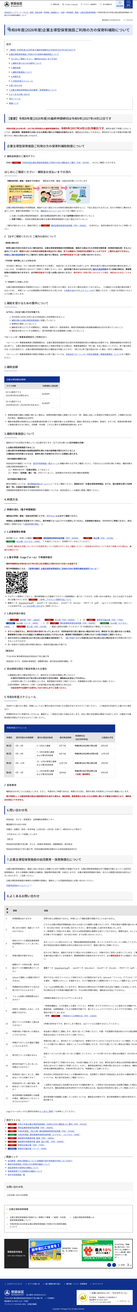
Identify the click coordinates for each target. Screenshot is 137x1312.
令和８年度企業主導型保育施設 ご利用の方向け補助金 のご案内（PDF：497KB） (53, 1124)
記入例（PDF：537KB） (37, 626)
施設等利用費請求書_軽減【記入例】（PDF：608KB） (41, 1141)
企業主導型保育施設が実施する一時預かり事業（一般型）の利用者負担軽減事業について (38, 1218)
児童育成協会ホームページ (17, 885)
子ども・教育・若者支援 (32, 12)
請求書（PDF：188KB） (30, 619)
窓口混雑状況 (107, 4)
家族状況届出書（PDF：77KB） (110, 619)
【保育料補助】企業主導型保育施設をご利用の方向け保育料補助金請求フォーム (62, 568)
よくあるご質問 (46, 1111)
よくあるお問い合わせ (32, 606)
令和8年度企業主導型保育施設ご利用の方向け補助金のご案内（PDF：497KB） (56, 162)
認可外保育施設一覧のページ (45, 463)
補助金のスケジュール (50, 210)
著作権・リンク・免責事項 (76, 1284)
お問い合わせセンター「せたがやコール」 (110, 1293)
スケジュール (52, 515)
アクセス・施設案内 (89, 4)
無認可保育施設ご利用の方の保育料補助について (29, 1164)
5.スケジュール (85, 290)
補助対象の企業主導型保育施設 (25, 320)
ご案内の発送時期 (98, 269)
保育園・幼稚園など (51, 12)
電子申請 (102, 634)
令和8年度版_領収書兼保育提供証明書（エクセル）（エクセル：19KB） (49, 1134)
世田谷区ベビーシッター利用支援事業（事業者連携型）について (94, 354)
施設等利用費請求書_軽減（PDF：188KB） (36, 1138)
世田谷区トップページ (12, 12)
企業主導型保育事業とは (83, 1217)
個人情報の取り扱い (53, 1284)
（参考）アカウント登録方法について (55, 599)
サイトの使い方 (34, 1284)
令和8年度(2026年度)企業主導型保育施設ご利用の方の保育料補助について (38, 1225)
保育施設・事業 (72, 12)
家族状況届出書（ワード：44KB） (33, 1148)
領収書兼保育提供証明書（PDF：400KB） (78, 623)
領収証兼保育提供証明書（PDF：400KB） (69, 225)
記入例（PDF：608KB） (65, 619)
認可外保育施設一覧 (16, 1174)
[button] (55, 4)
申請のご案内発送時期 (14, 254)
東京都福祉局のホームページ (39, 483)
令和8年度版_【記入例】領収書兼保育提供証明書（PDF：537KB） (47, 1131)
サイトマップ (97, 1284)
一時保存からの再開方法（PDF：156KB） (79, 1015)
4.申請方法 (68, 290)
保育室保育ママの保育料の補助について (25, 1171)
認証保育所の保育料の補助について (23, 1167)
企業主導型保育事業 (88, 12)
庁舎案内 (50, 1298)
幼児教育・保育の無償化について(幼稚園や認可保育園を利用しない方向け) (40, 1160)
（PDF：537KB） (104, 538)
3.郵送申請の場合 (31, 524)
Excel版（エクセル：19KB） (28, 541)
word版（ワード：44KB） (27, 623)
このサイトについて (14, 1284)
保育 (63, 12)
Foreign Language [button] (71, 4)
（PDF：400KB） (61, 538)
